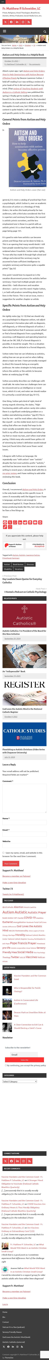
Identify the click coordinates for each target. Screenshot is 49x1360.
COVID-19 (30, 917)
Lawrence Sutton (33, 555)
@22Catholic (8, 907)
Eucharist (8, 921)
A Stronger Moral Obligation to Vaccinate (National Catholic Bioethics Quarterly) (22, 1183)
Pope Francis (18, 943)
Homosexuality (21, 930)
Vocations (19, 569)
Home (5, 1312)
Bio (4, 1317)
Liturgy (5, 935)
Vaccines (31, 957)
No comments (34, 64)
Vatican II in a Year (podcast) (14, 1327)
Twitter (15, 957)
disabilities (39, 918)
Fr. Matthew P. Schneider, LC (21, 8)
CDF (15, 918)
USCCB (22, 957)
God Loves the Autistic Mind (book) (16, 1337)
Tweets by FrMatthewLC (13, 894)
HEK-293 (12, 931)
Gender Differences (9, 927)
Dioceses (30, 564)
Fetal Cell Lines (40, 922)
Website (6, 841)
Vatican (41, 957)
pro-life (6, 947)
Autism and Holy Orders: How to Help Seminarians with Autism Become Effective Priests (24, 74)
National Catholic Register (17, 939)
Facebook (30, 922)
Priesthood (7, 558)
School (28, 948)
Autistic (22, 555)
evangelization (19, 922)
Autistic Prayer (37, 912)
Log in (5, 1304)
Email (6, 830)
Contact (6, 1322)
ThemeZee (9, 1357)
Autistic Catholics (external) (14, 1342)
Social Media (25, 952)
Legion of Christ (38, 931)
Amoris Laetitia (30, 907)
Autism (15, 555)
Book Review (18, 564)
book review (8, 918)
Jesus (31, 931)
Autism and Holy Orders (32, 489)
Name (6, 818)
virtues (5, 961)
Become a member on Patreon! (16, 876)
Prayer (32, 943)
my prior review (9, 473)
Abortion (18, 906)
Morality (20, 934)
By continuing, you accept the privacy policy (26, 1065)
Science (33, 948)
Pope (8, 943)
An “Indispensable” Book (14, 671)
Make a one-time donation (14, 882)
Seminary (15, 558)
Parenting (31, 939)
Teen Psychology (39, 952)
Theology (6, 957)
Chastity (20, 918)
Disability (8, 569)
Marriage (11, 935)
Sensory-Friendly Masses (12, 1332)
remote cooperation (18, 948)
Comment (8, 781)
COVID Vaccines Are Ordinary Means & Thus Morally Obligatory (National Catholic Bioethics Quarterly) (23, 1207)
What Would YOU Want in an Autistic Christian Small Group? (24, 1248)
